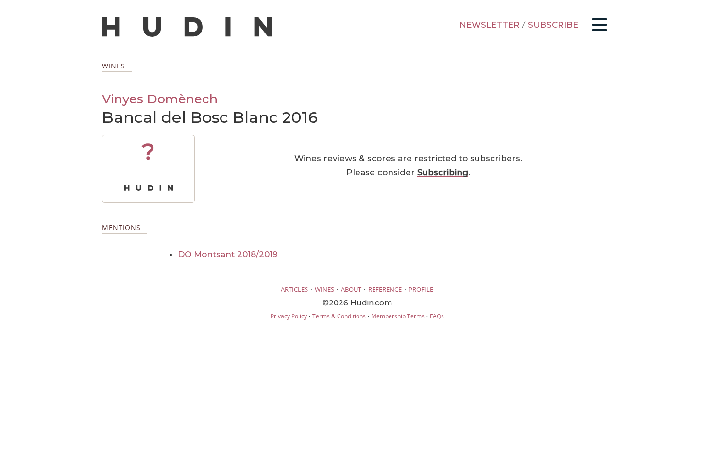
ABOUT (351, 289)
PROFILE (420, 289)
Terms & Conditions (339, 316)
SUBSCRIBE (553, 25)
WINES (324, 289)
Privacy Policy (289, 316)
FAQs (437, 316)
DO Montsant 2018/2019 (228, 254)
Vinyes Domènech (160, 98)
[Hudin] (187, 34)
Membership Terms (398, 316)
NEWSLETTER (489, 25)
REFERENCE (385, 289)
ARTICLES (294, 289)
